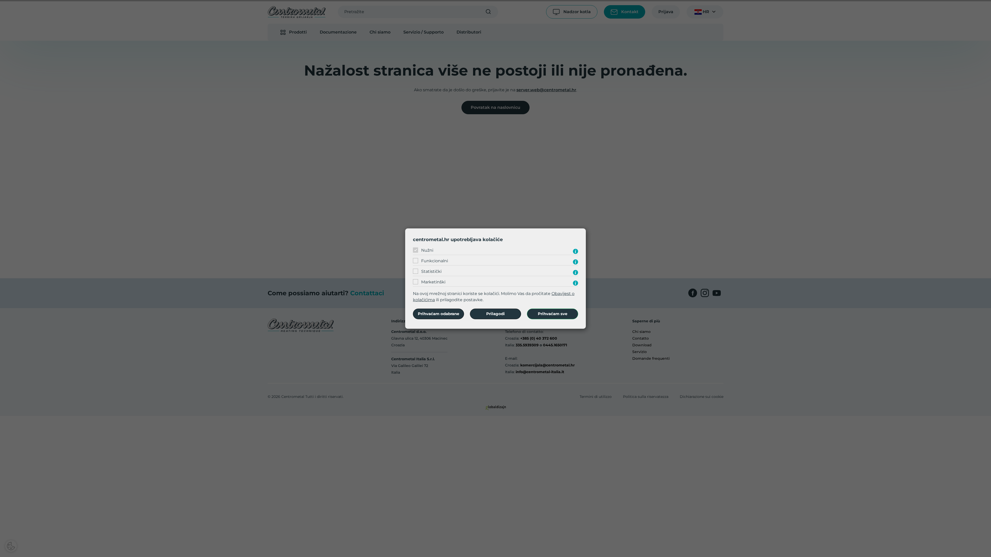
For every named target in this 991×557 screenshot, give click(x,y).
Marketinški (433, 282)
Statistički (431, 271)
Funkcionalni (434, 260)
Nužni (427, 250)
